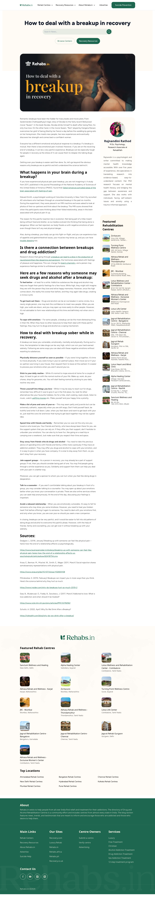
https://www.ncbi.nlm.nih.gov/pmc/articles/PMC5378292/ (45, 603)
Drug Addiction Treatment (120, 854)
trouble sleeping (27, 240)
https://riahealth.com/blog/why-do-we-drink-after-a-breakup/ (47, 615)
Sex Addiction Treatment (119, 858)
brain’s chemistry (68, 263)
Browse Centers (65, 41)
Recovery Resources (88, 41)
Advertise (103, 5)
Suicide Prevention (123, 5)
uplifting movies (39, 398)
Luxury (111, 838)
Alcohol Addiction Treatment (121, 850)
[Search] (109, 31)
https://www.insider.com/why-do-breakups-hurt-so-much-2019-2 (48, 587)
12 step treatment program (121, 862)
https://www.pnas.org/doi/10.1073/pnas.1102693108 (42, 572)
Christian (112, 846)
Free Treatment (115, 842)
